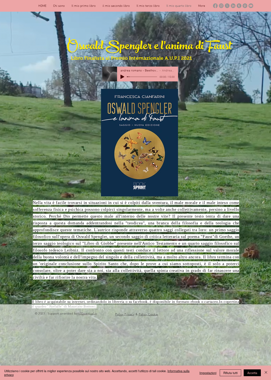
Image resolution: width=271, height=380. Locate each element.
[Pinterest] (245, 5)
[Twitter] (227, 5)
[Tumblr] (239, 5)
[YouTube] (251, 5)
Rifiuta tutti (230, 373)
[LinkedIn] (233, 5)
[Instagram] (221, 5)
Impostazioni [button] (207, 373)
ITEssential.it (88, 313)
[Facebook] (215, 5)
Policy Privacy (124, 314)
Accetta (252, 373)
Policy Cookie (148, 314)
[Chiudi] (265, 373)
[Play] (122, 77)
